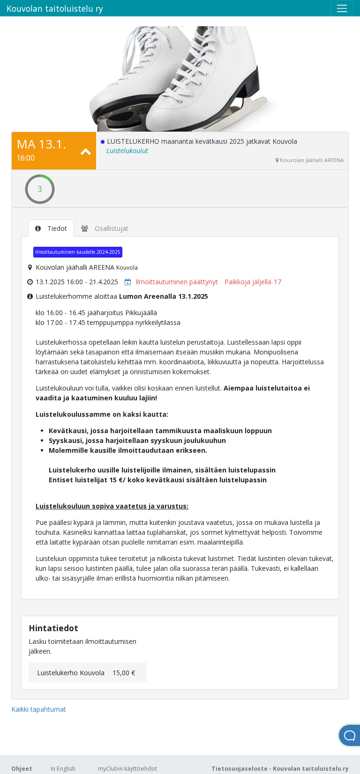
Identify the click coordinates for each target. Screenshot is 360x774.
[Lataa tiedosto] (125, 281)
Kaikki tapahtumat (38, 709)
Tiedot (56, 228)
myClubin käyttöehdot (127, 769)
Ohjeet (21, 769)
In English (63, 769)
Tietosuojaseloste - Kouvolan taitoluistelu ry (280, 769)
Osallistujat (110, 228)
